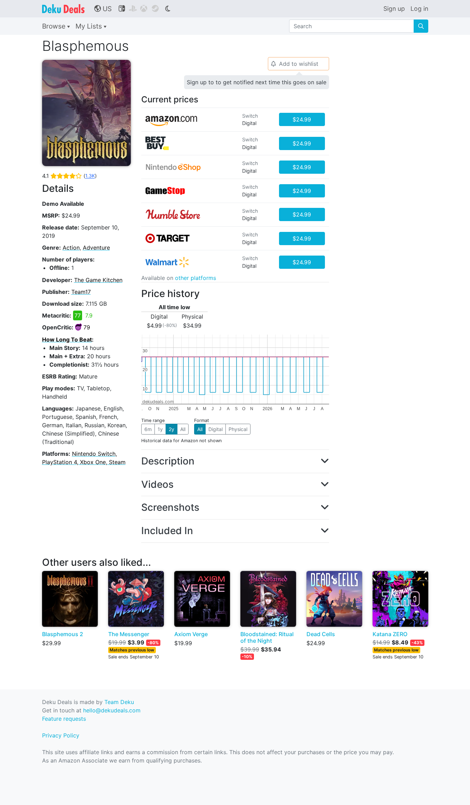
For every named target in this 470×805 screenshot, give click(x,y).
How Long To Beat (67, 339)
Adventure (96, 247)
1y (160, 429)
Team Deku (119, 701)
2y (171, 429)
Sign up (394, 8)
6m (148, 429)
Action (71, 247)
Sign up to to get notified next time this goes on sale (256, 82)
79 (86, 327)
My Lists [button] (89, 26)
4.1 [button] (69, 175)
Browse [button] (54, 26)
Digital (215, 429)
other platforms (195, 277)
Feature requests (64, 718)
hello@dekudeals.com (112, 710)
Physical (238, 429)
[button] (235, 461)
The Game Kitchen (98, 279)
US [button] (103, 9)
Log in (419, 8)
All (182, 429)
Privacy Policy (60, 735)
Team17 (81, 291)
